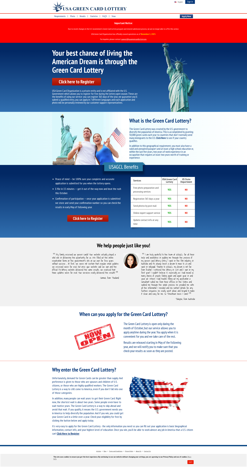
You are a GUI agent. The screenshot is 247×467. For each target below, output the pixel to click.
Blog (105, 451)
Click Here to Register (68, 433)
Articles (98, 451)
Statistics (94, 16)
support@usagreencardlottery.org (133, 39)
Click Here (161, 138)
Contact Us (147, 451)
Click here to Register (76, 82)
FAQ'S (104, 16)
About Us (138, 451)
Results (83, 16)
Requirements (60, 16)
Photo (72, 16)
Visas (114, 16)
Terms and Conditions (115, 451)
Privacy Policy (129, 451)
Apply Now (186, 16)
